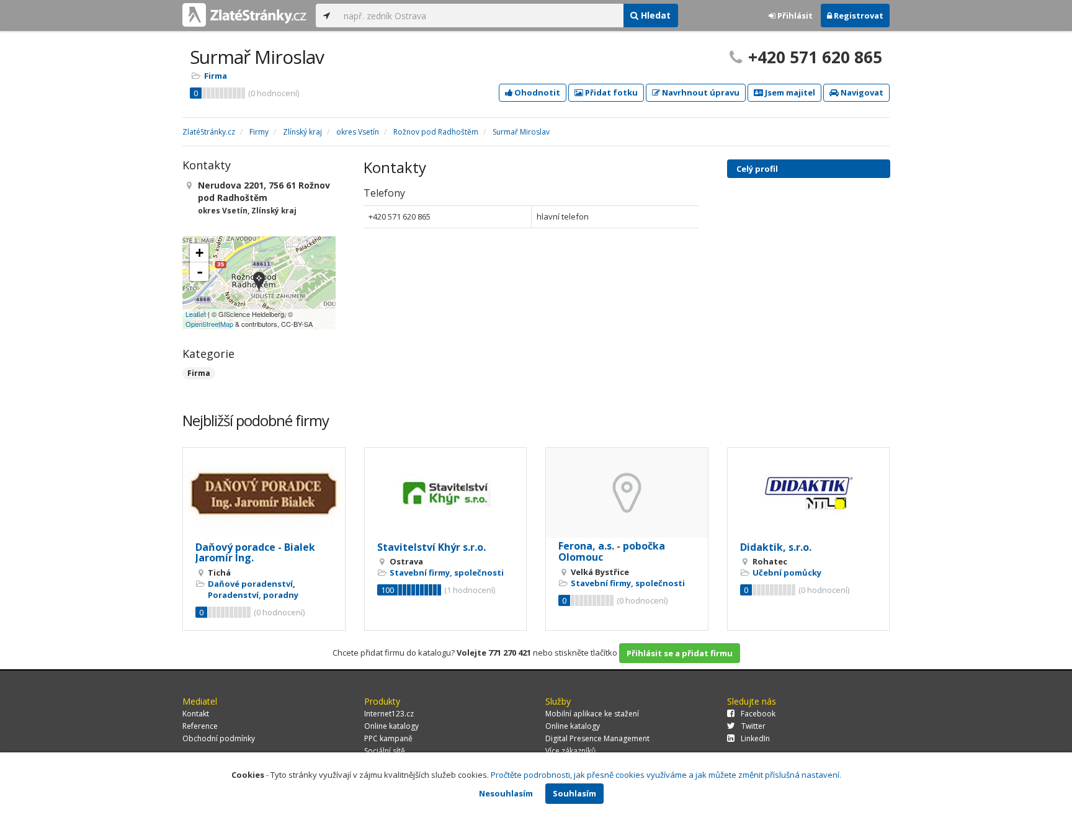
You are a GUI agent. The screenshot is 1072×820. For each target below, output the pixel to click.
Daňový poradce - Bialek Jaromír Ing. (255, 552)
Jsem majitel (789, 92)
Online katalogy (391, 726)
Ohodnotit (536, 92)
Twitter (753, 726)
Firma (215, 75)
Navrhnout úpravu (699, 92)
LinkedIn (755, 738)
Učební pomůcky (787, 572)
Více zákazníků (570, 751)
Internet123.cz (389, 713)
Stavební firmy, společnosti (447, 572)
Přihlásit (794, 15)
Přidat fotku (610, 92)
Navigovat (861, 92)
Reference (200, 726)
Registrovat (857, 15)
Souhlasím (574, 793)
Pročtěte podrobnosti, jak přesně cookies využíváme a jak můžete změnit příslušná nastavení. (666, 774)
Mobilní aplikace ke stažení (592, 713)
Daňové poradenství (250, 583)
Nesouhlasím (506, 793)
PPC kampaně (388, 738)
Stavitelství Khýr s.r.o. (431, 547)
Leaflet (195, 314)
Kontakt (195, 713)
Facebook (758, 713)
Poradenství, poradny (253, 594)
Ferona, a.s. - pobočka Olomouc (611, 551)
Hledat (654, 15)
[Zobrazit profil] (264, 493)
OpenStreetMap (209, 324)
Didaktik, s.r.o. (775, 547)
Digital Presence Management (597, 738)
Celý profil (757, 168)
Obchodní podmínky (218, 738)
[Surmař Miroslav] (259, 282)
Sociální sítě (384, 751)
